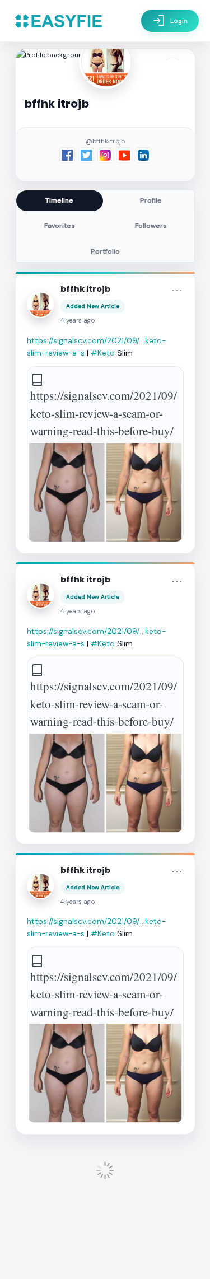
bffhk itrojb (85, 289)
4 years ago (77, 320)
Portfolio (105, 251)
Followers (151, 225)
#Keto (103, 353)
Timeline (59, 200)
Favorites (59, 225)
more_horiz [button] (177, 290)
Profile (151, 200)
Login (170, 21)
